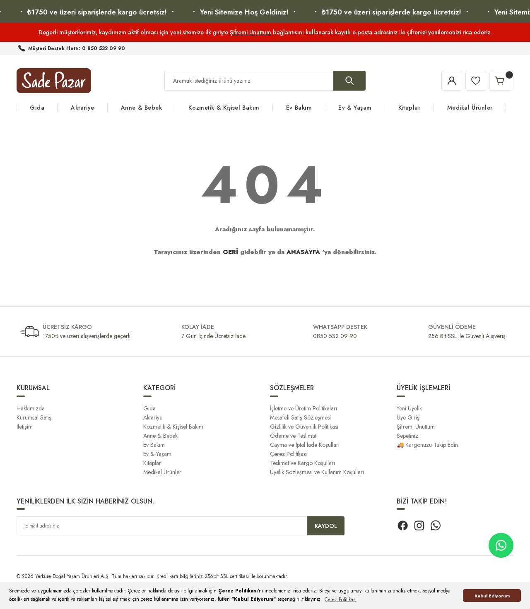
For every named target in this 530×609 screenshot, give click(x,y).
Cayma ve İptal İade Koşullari (305, 445)
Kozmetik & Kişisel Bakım (173, 426)
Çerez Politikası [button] (341, 599)
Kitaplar (152, 463)
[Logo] (54, 80)
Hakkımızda (31, 408)
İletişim (25, 426)
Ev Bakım (154, 445)
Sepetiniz (407, 436)
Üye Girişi (409, 417)
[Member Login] (451, 81)
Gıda (149, 408)
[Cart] (501, 81)
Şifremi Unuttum (250, 32)
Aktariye (152, 417)
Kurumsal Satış (34, 417)
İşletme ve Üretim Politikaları (303, 408)
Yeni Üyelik (409, 408)
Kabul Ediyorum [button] (492, 595)
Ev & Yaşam (157, 454)
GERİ (230, 252)
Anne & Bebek (160, 436)
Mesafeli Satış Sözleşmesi (300, 417)
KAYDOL (326, 526)
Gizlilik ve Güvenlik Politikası (304, 426)
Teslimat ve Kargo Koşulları (302, 463)
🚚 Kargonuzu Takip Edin (427, 445)
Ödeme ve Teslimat (293, 436)
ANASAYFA (303, 252)
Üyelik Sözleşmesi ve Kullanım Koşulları (317, 472)
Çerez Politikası (288, 454)
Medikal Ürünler (162, 472)
